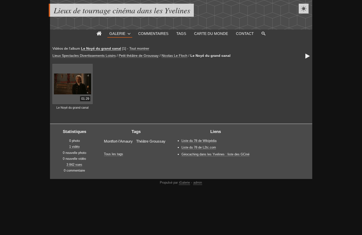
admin (197, 182)
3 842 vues (74, 164)
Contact (245, 33)
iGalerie (184, 182)
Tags (181, 33)
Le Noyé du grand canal (101, 48)
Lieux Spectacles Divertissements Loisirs (84, 56)
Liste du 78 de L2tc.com (198, 147)
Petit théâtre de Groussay (139, 56)
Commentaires (153, 33)
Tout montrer (139, 48)
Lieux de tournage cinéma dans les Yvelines (122, 10)
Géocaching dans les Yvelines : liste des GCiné (215, 154)
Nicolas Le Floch (174, 56)
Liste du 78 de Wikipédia (198, 141)
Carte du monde (211, 33)
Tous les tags (113, 154)
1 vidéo (74, 146)
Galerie (117, 33)
